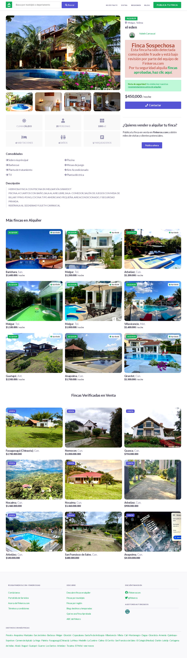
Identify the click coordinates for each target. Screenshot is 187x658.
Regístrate (111, 5)
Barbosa (51, 635)
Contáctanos (14, 592)
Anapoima (18, 635)
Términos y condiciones (18, 608)
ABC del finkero (74, 619)
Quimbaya (172, 635)
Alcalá (17, 646)
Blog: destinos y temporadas (79, 608)
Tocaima (70, 646)
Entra (124, 5)
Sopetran (10, 640)
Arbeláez (61, 646)
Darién (158, 640)
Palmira (44, 640)
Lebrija (165, 640)
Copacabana (78, 635)
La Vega (36, 640)
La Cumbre (92, 640)
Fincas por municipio (76, 598)
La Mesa (74, 640)
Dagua (144, 635)
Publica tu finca (167, 5)
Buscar (71, 5)
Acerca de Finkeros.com (19, 603)
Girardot (67, 635)
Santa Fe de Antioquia (94, 635)
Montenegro (134, 635)
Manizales (28, 635)
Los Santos (51, 646)
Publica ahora (152, 145)
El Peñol (78, 646)
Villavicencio (110, 635)
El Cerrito (109, 640)
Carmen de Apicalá (24, 640)
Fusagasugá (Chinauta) (59, 640)
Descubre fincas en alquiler (78, 592)
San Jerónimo (40, 635)
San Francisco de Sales (125, 640)
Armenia (162, 635)
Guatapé (33, 646)
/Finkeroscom (134, 592)
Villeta (120, 635)
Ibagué (24, 646)
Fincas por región (74, 603)
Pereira (9, 635)
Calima (101, 640)
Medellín (82, 640)
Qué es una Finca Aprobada (79, 613)
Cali (126, 635)
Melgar (59, 635)
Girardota (153, 635)
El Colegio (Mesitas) (145, 640)
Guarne (41, 646)
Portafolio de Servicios (18, 598)
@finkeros (133, 598)
